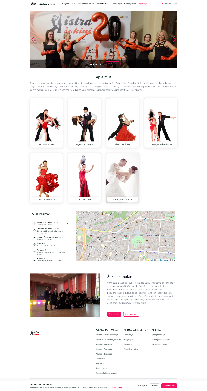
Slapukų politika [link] (116, 387)
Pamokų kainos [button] (131, 314)
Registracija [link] (142, 4)
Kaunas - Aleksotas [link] (104, 344)
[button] (125, 236)
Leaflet (151, 260)
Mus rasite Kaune (84, 4)
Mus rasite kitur (101, 4)
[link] (34, 4)
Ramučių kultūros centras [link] (106, 373)
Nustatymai (142, 386)
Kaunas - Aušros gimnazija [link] (107, 335)
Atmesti (155, 386)
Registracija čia (112, 64)
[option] (50, 223)
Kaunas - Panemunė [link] (104, 349)
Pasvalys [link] (128, 344)
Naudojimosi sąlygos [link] (161, 339)
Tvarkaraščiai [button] (114, 314)
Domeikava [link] (100, 359)
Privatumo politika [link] (159, 344)
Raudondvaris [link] (101, 368)
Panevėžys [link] (128, 335)
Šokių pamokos (67, 4)
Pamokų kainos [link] (130, 4)
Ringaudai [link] (100, 363)
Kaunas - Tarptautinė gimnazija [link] (108, 339)
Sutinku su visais (169, 386)
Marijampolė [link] (129, 339)
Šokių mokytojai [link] (158, 335)
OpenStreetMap (161, 260)
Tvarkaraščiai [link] (117, 4)
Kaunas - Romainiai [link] (104, 354)
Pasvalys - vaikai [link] (131, 349)
